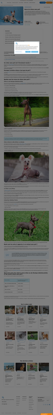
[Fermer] (38, 42)
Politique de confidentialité (26, 49)
